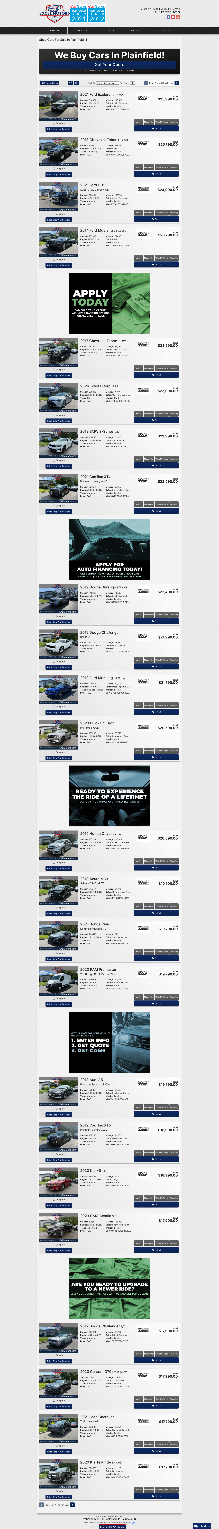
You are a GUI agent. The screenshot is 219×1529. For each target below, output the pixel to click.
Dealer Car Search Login (91, 1522)
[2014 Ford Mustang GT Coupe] (58, 242)
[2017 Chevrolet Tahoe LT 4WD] (58, 352)
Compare (60, 123)
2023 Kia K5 (93, 1170)
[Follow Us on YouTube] (173, 17)
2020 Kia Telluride (101, 1462)
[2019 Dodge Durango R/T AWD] (58, 598)
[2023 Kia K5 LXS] (58, 1182)
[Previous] (146, 83)
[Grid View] (70, 83)
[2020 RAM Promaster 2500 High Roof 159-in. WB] (58, 981)
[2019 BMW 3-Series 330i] (58, 443)
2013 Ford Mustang (103, 678)
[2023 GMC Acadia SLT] (58, 1227)
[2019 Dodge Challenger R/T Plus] (58, 644)
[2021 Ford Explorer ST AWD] (58, 106)
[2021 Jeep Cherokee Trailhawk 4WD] (58, 1428)
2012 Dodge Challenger (102, 1326)
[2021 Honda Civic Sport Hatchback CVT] (58, 935)
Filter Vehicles (51, 83)
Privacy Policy (119, 1516)
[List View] (76, 83)
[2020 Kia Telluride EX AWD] (58, 1473)
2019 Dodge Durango (104, 587)
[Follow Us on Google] (178, 17)
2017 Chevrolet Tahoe (104, 341)
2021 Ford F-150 (94, 187)
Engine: (84, 103)
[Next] (177, 83)
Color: (109, 103)
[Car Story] (143, 150)
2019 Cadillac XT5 (95, 1127)
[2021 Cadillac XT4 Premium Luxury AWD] (58, 488)
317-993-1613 (169, 12)
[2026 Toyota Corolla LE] (58, 397)
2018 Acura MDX (94, 881)
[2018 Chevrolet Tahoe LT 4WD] (58, 151)
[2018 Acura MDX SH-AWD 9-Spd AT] (58, 890)
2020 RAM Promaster (98, 971)
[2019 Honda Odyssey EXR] (58, 845)
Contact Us (110, 1516)
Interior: (110, 106)
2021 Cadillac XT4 (95, 479)
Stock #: (84, 100)
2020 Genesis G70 (105, 1371)
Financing (174, 122)
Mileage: (110, 100)
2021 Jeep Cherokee (97, 1419)
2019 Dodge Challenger (100, 634)
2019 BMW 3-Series (100, 431)
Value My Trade (161, 122)
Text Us (157, 128)
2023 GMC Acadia (98, 1216)
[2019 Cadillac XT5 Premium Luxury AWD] (58, 1136)
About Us (103, 1516)
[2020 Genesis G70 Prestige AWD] (58, 1383)
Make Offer (149, 122)
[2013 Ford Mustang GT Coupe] (58, 689)
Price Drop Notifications (58, 129)
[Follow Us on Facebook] (168, 17)
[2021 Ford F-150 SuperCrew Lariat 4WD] (58, 196)
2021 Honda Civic (95, 926)
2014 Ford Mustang (103, 230)
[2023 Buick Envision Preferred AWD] (58, 734)
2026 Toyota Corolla (99, 386)
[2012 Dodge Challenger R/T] (58, 1337)
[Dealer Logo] (72, 13)
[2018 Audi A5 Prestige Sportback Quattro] (58, 1091)
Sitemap (113, 1522)
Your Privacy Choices (123, 1522)
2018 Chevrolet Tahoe (104, 140)
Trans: (83, 106)
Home (97, 1516)
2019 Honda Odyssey (101, 833)
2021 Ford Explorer (101, 94)
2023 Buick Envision (97, 725)
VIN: (108, 109)
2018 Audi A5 (97, 1082)
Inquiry (138, 122)
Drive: (83, 109)
